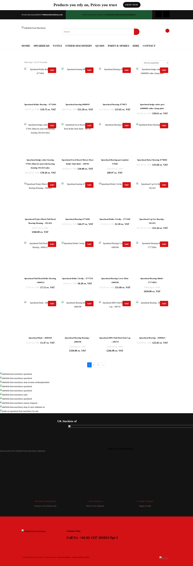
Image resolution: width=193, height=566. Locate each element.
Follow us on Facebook (120, 448)
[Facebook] (158, 14)
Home (26, 45)
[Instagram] (166, 14)
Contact (149, 45)
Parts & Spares (118, 45)
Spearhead (41, 45)
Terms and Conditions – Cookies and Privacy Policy (73, 557)
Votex (57, 45)
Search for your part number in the (109, 15)
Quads (99, 45)
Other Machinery (78, 45)
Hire (136, 45)
